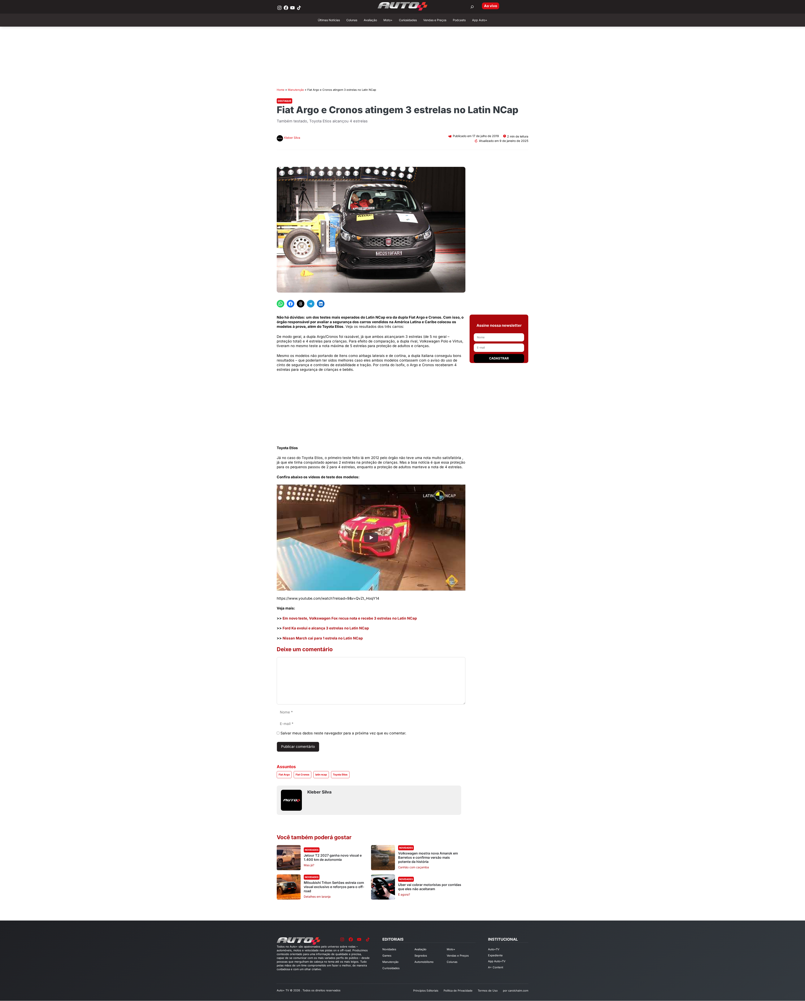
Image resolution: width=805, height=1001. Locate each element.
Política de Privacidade (458, 990)
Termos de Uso (488, 990)
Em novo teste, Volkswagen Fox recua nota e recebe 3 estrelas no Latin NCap (350, 618)
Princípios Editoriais (425, 990)
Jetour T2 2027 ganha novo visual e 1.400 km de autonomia (333, 857)
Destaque (284, 100)
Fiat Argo (284, 774)
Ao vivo (490, 6)
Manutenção (296, 89)
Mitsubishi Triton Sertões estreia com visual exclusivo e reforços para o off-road (334, 886)
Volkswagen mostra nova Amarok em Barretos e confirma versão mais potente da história (428, 857)
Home (280, 89)
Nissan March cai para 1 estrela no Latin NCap (323, 638)
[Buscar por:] (472, 7)
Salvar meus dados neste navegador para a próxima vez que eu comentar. (343, 733)
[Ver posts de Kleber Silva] (280, 139)
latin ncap (321, 774)
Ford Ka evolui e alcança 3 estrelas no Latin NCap (326, 628)
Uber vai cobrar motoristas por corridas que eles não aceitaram (429, 887)
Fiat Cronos (302, 774)
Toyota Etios (340, 774)
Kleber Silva (292, 137)
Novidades (311, 849)
